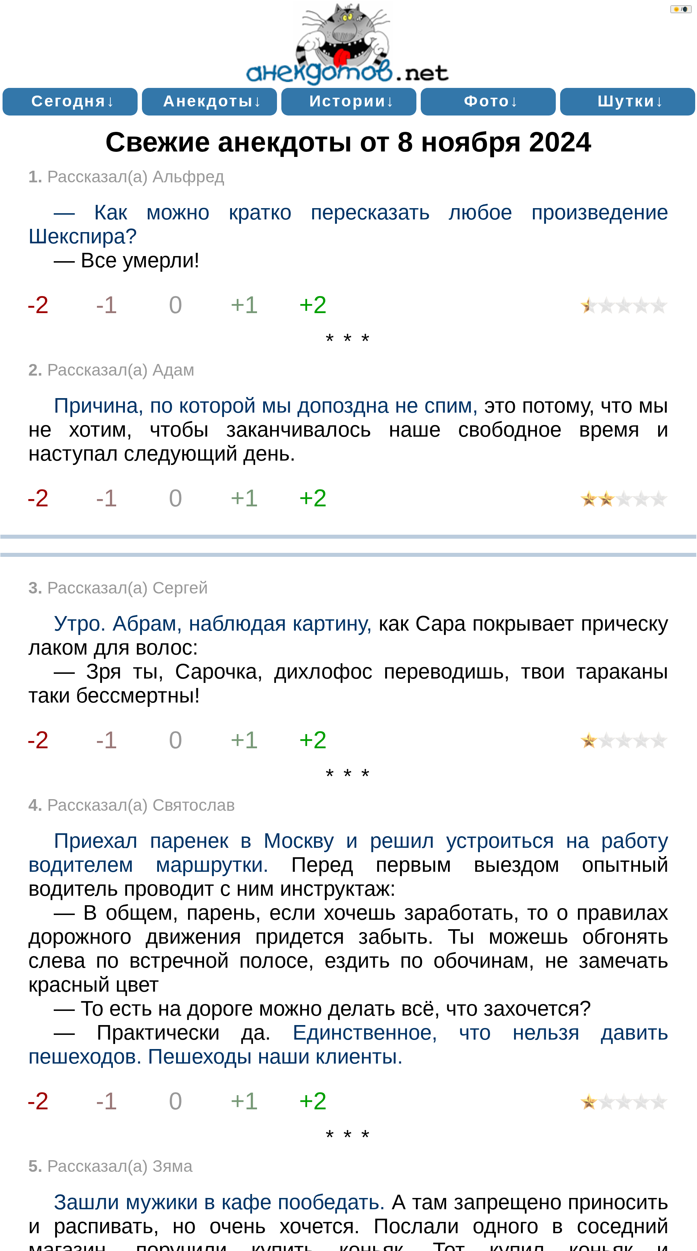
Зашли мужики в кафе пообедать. (219, 1202)
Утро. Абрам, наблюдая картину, (213, 623)
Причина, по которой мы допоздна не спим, (266, 405)
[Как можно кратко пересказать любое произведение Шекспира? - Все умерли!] (624, 307)
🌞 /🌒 (681, 9)
